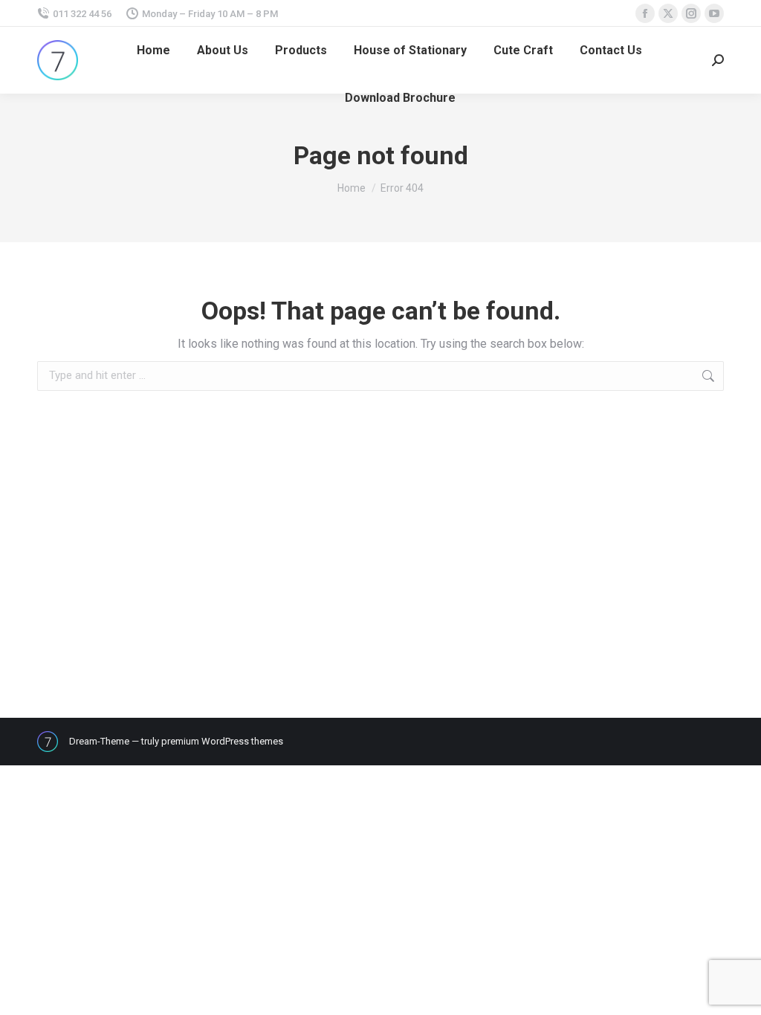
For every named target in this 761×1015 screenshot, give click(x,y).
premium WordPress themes (222, 741)
